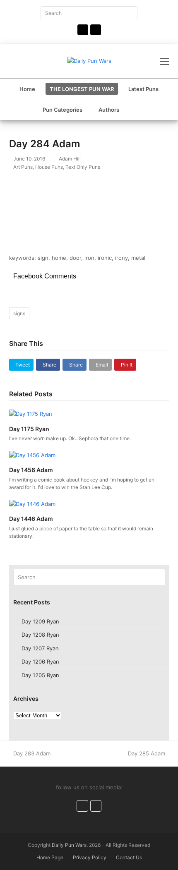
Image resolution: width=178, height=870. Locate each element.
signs (19, 313)
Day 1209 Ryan (40, 621)
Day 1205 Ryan (40, 675)
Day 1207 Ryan (40, 648)
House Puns (49, 167)
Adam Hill (70, 159)
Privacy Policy (89, 857)
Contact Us (129, 857)
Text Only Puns (82, 167)
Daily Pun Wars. (70, 845)
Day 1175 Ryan (29, 428)
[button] (164, 61)
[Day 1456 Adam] (32, 454)
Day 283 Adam (32, 753)
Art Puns (23, 167)
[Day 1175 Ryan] (30, 413)
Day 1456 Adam (31, 469)
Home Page (49, 857)
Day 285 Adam (146, 753)
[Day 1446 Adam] (32, 503)
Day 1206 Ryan (40, 661)
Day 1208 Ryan (40, 634)
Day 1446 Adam (31, 518)
